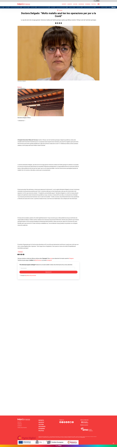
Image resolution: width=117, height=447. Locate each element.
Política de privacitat (22, 427)
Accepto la (28, 275)
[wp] (73, 422)
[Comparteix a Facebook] (57, 23)
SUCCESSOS (81, 4)
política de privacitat (31, 275)
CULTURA (75, 4)
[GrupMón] (96, 0)
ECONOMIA (87, 4)
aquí (51, 258)
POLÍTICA (93, 4)
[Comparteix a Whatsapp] (59, 23)
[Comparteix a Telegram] (61, 23)
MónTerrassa (38, 260)
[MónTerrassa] (15, 5)
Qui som (19, 422)
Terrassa (20, 251)
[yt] (71, 422)
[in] (69, 422)
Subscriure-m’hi (48, 272)
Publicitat (20, 423)
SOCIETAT (69, 4)
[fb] (60, 422)
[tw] (62, 422)
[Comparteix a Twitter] (55, 23)
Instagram (49, 260)
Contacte (20, 425)
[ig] (65, 422)
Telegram (71, 258)
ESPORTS (64, 4)
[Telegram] (67, 422)
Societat (60, 10)
